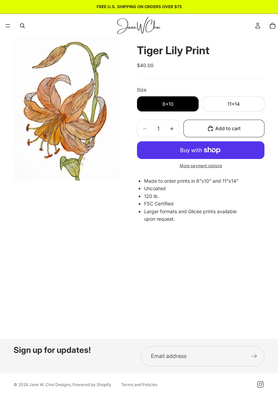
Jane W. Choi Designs (50, 384)
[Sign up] (254, 356)
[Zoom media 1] (67, 109)
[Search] (22, 25)
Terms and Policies (139, 384)
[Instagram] (260, 384)
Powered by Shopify (92, 384)
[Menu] (8, 26)
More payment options (201, 165)
